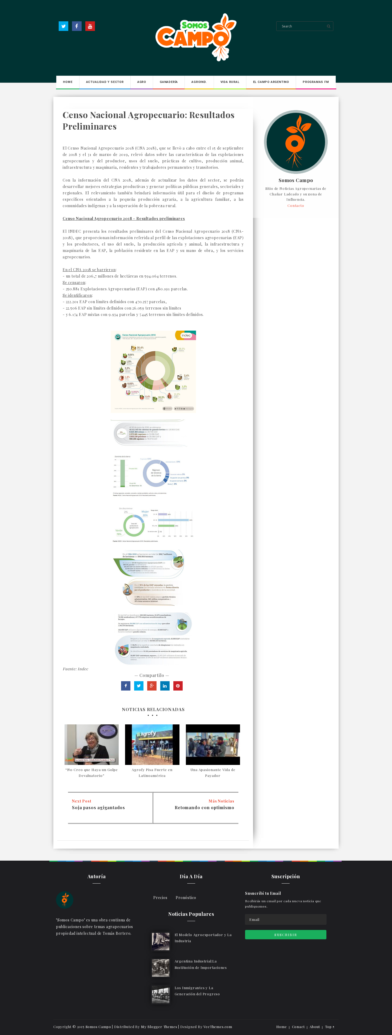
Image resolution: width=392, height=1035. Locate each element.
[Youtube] (90, 26)
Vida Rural (230, 82)
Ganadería (169, 82)
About (315, 1026)
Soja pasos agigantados (98, 807)
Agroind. (199, 82)
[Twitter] (63, 26)
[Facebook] (77, 26)
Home (67, 82)
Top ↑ (330, 1026)
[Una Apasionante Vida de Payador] (213, 745)
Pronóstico (186, 897)
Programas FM (316, 82)
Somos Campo (296, 180)
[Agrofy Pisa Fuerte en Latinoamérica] (152, 745)
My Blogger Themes (159, 1026)
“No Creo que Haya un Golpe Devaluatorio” (91, 772)
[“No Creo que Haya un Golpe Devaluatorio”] (92, 745)
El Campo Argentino (271, 82)
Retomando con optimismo (204, 807)
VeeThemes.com (217, 1026)
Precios (160, 897)
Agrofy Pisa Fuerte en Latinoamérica (152, 772)
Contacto (295, 205)
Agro (141, 82)
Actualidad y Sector (105, 82)
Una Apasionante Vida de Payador (212, 772)
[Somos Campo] (64, 899)
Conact (298, 1026)
